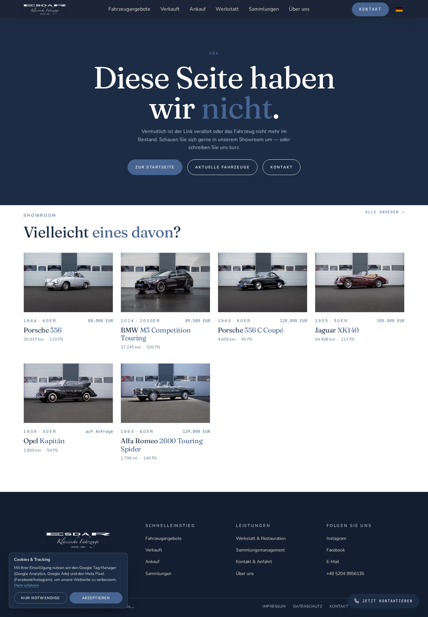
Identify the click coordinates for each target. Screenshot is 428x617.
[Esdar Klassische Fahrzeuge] (44, 9)
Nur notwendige (40, 597)
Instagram (336, 538)
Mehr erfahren (26, 585)
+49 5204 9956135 (345, 574)
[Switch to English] (399, 9)
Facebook (335, 550)
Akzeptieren (96, 597)
